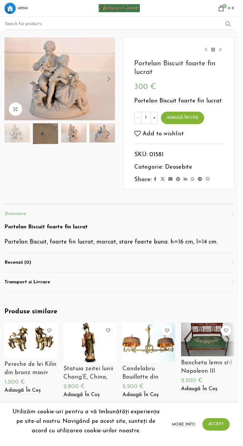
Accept (216, 424)
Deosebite (178, 167)
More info (184, 424)
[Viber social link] (208, 179)
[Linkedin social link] (185, 179)
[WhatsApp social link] (192, 179)
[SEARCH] (228, 24)
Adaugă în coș (182, 118)
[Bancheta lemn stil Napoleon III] (207, 339)
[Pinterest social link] (178, 179)
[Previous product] (206, 49)
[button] (10, 79)
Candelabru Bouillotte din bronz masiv (140, 377)
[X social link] (163, 179)
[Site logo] (119, 8)
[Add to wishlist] (49, 330)
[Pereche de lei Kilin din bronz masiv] (30, 340)
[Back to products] (213, 49)
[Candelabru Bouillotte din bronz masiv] (148, 342)
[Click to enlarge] (15, 109)
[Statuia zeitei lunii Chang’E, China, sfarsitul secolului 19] (89, 342)
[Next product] (220, 49)
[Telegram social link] (200, 179)
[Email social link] (170, 179)
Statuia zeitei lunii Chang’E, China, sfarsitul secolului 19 (89, 377)
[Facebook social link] (155, 179)
